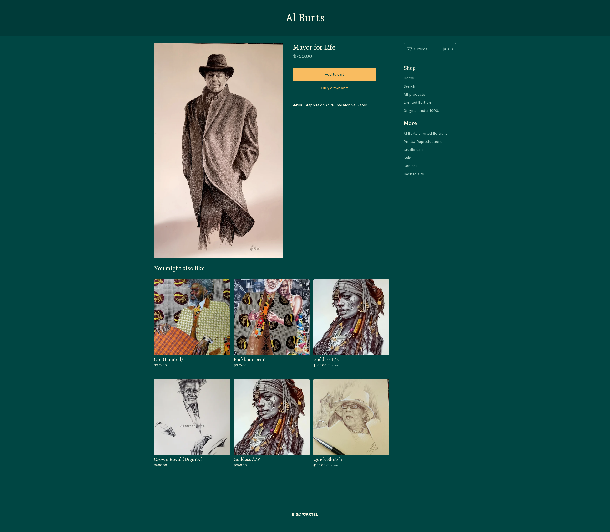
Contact (410, 166)
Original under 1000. (421, 110)
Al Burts (305, 17)
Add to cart (334, 74)
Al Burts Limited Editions (425, 133)
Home (409, 78)
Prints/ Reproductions (423, 141)
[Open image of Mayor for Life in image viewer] (218, 150)
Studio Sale (413, 149)
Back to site (414, 174)
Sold (408, 157)
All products (414, 94)
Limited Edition (417, 102)
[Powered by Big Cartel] (305, 514)
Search (409, 86)
